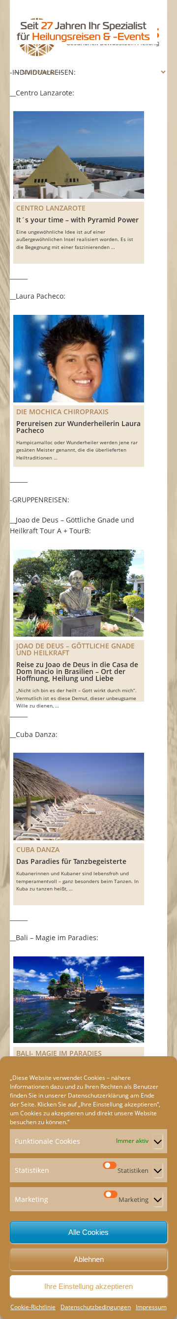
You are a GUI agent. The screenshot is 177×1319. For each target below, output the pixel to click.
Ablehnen (89, 1259)
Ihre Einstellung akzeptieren (88, 1286)
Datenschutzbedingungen (95, 1307)
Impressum (151, 1307)
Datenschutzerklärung (98, 1095)
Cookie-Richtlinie (33, 1307)
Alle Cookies (88, 1232)
